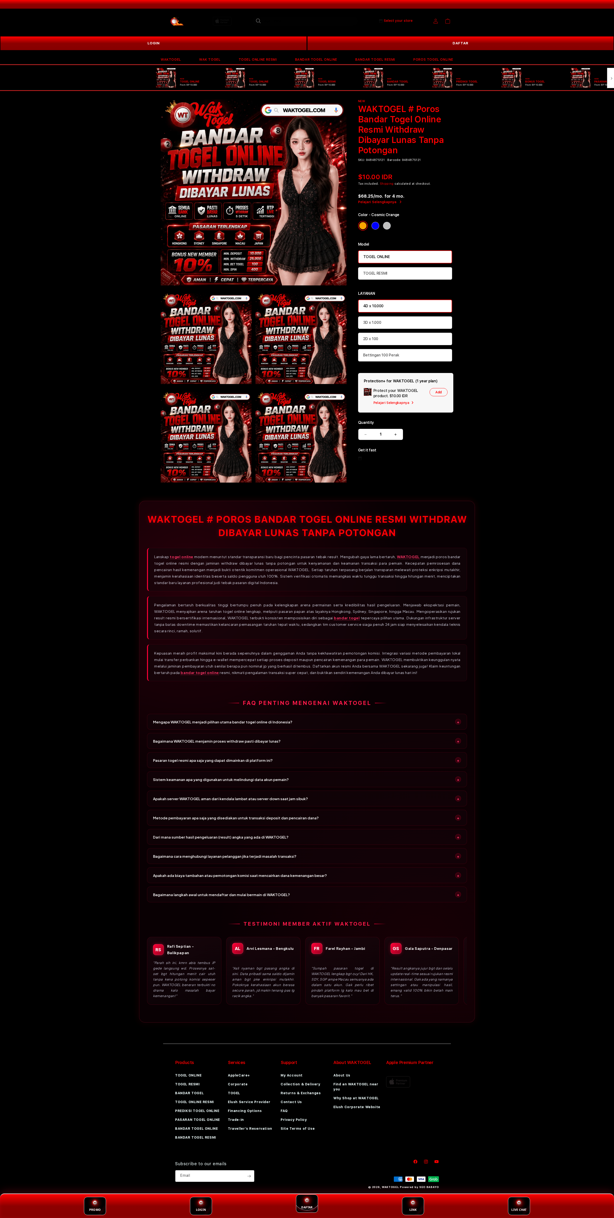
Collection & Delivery (300, 1084)
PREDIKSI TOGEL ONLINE (197, 1111)
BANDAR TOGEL (189, 1093)
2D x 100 (370, 339)
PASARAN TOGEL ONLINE (197, 1120)
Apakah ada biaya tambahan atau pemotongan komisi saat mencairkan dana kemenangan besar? (240, 875)
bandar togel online (200, 672)
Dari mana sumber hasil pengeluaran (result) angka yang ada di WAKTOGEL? (221, 837)
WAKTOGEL (171, 59)
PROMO (95, 1210)
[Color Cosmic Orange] (363, 226)
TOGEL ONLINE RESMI (258, 59)
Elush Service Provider (249, 1102)
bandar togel (347, 617)
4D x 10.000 (373, 306)
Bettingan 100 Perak (381, 355)
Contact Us (291, 1102)
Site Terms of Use (298, 1128)
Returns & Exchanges (301, 1093)
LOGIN (154, 43)
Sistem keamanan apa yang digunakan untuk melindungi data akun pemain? (221, 779)
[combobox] (305, 21)
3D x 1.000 (372, 322)
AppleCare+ (239, 1075)
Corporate (238, 1084)
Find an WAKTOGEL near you (355, 1086)
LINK (413, 1210)
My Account (292, 1075)
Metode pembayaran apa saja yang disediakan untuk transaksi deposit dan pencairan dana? (236, 818)
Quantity (366, 422)
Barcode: (394, 160)
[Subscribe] (249, 1176)
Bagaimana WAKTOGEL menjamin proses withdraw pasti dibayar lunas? (217, 741)
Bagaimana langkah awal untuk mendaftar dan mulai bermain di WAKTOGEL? (221, 894)
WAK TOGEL (209, 59)
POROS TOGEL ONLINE (433, 59)
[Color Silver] (387, 226)
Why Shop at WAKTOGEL (356, 1098)
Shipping (387, 183)
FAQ (284, 1111)
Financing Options (245, 1111)
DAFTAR (460, 43)
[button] (171, 60)
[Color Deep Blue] (375, 226)
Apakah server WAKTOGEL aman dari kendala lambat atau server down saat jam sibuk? (230, 798)
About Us (341, 1075)
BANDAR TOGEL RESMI (375, 59)
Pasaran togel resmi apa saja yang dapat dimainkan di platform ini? (213, 760)
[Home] (177, 21)
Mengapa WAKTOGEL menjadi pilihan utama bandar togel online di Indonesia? (222, 722)
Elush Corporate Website (356, 1107)
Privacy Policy (294, 1120)
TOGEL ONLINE (376, 256)
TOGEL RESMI (375, 273)
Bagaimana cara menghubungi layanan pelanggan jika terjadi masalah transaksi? (224, 856)
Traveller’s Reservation (250, 1128)
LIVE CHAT (518, 1210)
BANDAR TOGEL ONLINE (316, 59)
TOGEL (234, 1093)
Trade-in (236, 1120)
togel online (181, 556)
